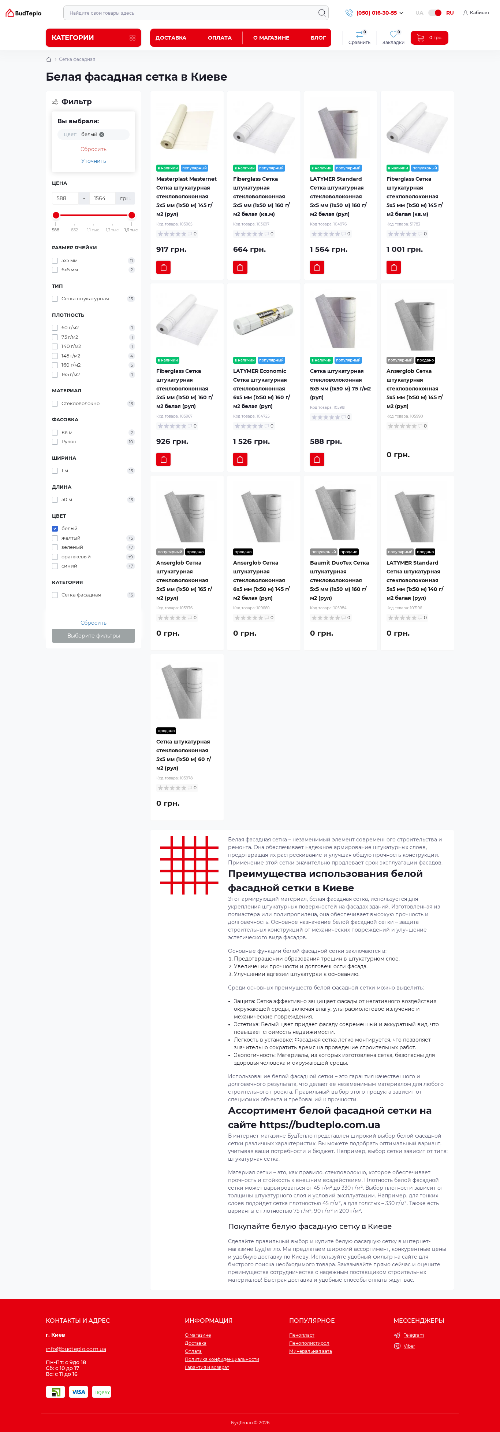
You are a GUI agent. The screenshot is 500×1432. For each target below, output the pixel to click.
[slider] (56, 215)
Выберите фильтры (93, 635)
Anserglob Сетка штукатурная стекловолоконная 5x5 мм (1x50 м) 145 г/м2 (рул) (415, 389)
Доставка (171, 37)
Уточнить (93, 161)
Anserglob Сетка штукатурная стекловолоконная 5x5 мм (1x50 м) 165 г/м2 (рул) (184, 580)
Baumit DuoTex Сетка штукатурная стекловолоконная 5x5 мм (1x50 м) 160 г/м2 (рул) (339, 580)
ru (450, 13)
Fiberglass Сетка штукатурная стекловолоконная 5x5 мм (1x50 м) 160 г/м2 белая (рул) (184, 389)
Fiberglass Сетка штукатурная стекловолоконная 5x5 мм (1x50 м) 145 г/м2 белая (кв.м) (415, 196)
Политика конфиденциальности (222, 1359)
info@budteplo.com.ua (76, 1349)
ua (419, 13)
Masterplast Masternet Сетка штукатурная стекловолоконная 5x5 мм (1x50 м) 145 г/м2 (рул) (186, 196)
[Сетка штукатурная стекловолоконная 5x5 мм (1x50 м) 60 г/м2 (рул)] (187, 690)
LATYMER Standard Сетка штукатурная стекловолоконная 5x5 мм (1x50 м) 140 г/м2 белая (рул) (415, 580)
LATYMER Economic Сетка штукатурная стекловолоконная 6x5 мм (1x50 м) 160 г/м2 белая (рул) (261, 389)
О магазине (271, 37)
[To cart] (163, 267)
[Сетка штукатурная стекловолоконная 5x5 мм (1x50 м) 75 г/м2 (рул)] (341, 320)
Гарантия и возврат (207, 1367)
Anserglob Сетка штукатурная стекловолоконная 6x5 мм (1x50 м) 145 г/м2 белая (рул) (261, 580)
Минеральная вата (310, 1351)
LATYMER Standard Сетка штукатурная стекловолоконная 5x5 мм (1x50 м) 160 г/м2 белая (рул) (338, 196)
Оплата (220, 37)
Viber (409, 1346)
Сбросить (94, 149)
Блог (318, 37)
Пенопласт (301, 1335)
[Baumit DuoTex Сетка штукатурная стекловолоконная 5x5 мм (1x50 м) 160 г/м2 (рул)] (341, 512)
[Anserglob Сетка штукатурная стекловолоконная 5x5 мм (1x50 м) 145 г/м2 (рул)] (417, 320)
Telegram (414, 1335)
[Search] (322, 12)
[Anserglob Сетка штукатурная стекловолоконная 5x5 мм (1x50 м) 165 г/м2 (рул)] (187, 512)
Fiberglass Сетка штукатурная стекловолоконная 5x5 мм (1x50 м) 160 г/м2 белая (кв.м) (261, 196)
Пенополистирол (309, 1343)
